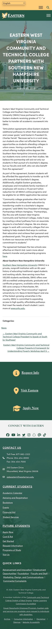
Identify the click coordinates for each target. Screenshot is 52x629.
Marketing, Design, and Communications (23, 577)
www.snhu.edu (18, 308)
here (5, 256)
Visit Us (6, 554)
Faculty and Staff (39, 573)
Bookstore (8, 502)
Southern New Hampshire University (20, 264)
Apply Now (8, 531)
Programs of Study (12, 549)
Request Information (13, 545)
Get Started (8, 540)
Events (6, 507)
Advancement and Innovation (17, 569)
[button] (48, 7)
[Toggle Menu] (41, 7)
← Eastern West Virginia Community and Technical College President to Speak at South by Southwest (25, 336)
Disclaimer (41, 619)
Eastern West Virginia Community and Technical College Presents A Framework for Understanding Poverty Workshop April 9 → (26, 347)
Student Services (11, 516)
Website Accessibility (31, 622)
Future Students (16, 525)
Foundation (23, 573)
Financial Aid (9, 512)
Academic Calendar (12, 492)
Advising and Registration (15, 497)
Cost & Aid (8, 536)
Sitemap (17, 622)
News (4, 327)
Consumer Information (23, 619)
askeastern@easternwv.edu (20, 476)
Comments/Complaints (14, 580)
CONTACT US (12, 447)
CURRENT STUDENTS (17, 486)
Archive (7, 619)
